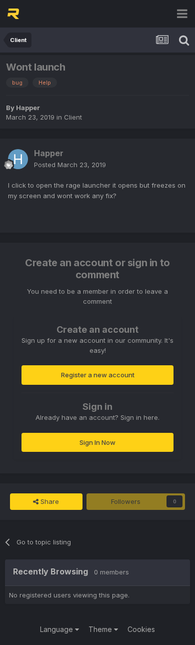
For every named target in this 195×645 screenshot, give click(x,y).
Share (48, 501)
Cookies (141, 629)
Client (73, 117)
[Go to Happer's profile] (18, 159)
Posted (70, 165)
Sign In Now (98, 442)
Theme (101, 629)
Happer (28, 108)
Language (57, 629)
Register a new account (97, 375)
